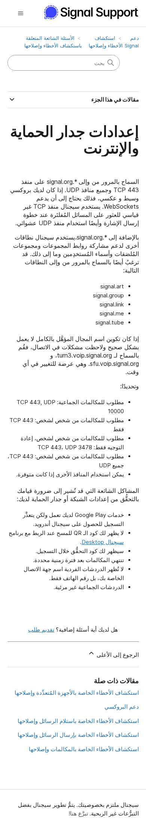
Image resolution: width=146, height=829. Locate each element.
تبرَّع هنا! (78, 813)
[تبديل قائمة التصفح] (20, 14)
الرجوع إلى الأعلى (117, 654)
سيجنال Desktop (103, 542)
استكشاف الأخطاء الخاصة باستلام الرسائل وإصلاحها (78, 720)
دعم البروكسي (121, 706)
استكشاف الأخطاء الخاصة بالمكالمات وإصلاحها (84, 749)
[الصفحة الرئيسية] (88, 12)
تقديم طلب (41, 629)
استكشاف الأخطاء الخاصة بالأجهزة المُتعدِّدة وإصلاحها (77, 692)
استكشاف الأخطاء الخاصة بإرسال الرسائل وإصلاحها (78, 734)
